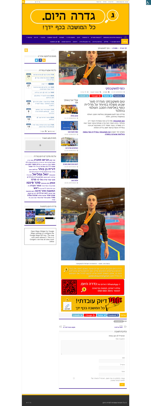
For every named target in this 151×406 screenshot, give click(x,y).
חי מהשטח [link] (85, 37)
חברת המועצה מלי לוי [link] (45, 172)
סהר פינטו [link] (33, 182)
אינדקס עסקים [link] (66, 42)
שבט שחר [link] (51, 195)
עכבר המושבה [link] (51, 37)
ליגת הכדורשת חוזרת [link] (70, 164)
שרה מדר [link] (40, 197)
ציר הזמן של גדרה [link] (85, 42)
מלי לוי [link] (40, 180)
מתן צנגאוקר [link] (45, 183)
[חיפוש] (23, 1)
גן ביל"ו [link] (38, 166)
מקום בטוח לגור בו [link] (69, 326)
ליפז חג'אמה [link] (46, 177)
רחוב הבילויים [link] (42, 193)
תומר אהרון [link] (34, 197)
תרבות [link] (43, 37)
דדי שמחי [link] (31, 166)
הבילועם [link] (34, 169)
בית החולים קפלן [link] (34, 162)
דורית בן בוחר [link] (46, 169)
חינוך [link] (78, 37)
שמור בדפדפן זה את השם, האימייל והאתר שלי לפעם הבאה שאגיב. (108, 379)
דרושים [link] (75, 42)
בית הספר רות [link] (43, 164)
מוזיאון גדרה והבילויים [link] (35, 177)
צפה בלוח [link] (52, 131)
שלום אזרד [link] (47, 197)
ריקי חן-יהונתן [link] (32, 193)
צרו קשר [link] (98, 2)
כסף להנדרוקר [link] (73, 132)
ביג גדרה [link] (41, 162)
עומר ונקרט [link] (35, 185)
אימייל (122, 365)
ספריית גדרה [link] (44, 185)
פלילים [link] (106, 42)
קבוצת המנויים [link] (95, 37)
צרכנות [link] (30, 37)
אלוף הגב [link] (74, 180)
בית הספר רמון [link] (34, 164)
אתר (123, 371)
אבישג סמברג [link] (41, 159)
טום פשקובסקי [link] (119, 121)
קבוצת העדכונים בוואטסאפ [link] (111, 37)
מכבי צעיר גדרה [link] (49, 180)
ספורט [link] (115, 48)
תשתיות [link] (61, 37)
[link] (39, 2)
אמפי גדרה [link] (30, 160)
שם (123, 358)
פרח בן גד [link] (41, 188)
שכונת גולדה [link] (42, 195)
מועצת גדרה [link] (71, 37)
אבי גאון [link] (52, 160)
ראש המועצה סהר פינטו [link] (44, 189)
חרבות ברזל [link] (35, 172)
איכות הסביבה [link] (115, 42)
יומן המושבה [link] (54, 42)
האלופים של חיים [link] (72, 148)
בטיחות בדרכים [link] (97, 42)
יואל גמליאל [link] (40, 174)
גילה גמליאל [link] (44, 166)
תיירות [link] (36, 37)
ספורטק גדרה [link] (51, 185)
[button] (43, 131)
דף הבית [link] (110, 2)
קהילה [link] (125, 42)
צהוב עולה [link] (74, 115)
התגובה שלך (120, 339)
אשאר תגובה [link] (94, 92)
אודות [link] (104, 2)
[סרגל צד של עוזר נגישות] (148, 2)
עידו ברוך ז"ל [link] (48, 188)
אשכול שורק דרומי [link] (50, 162)
